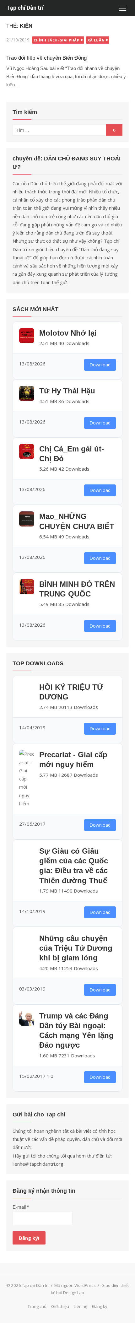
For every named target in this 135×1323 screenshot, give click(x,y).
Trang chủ (37, 1306)
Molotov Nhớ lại (68, 333)
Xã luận (96, 40)
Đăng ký (99, 1306)
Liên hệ (80, 1306)
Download (100, 365)
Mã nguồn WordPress (75, 1285)
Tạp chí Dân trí (25, 7)
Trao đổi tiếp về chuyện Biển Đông (46, 58)
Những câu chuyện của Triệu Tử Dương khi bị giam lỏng (75, 948)
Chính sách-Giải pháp (56, 40)
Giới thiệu (60, 1306)
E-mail (21, 1207)
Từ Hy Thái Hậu (67, 390)
